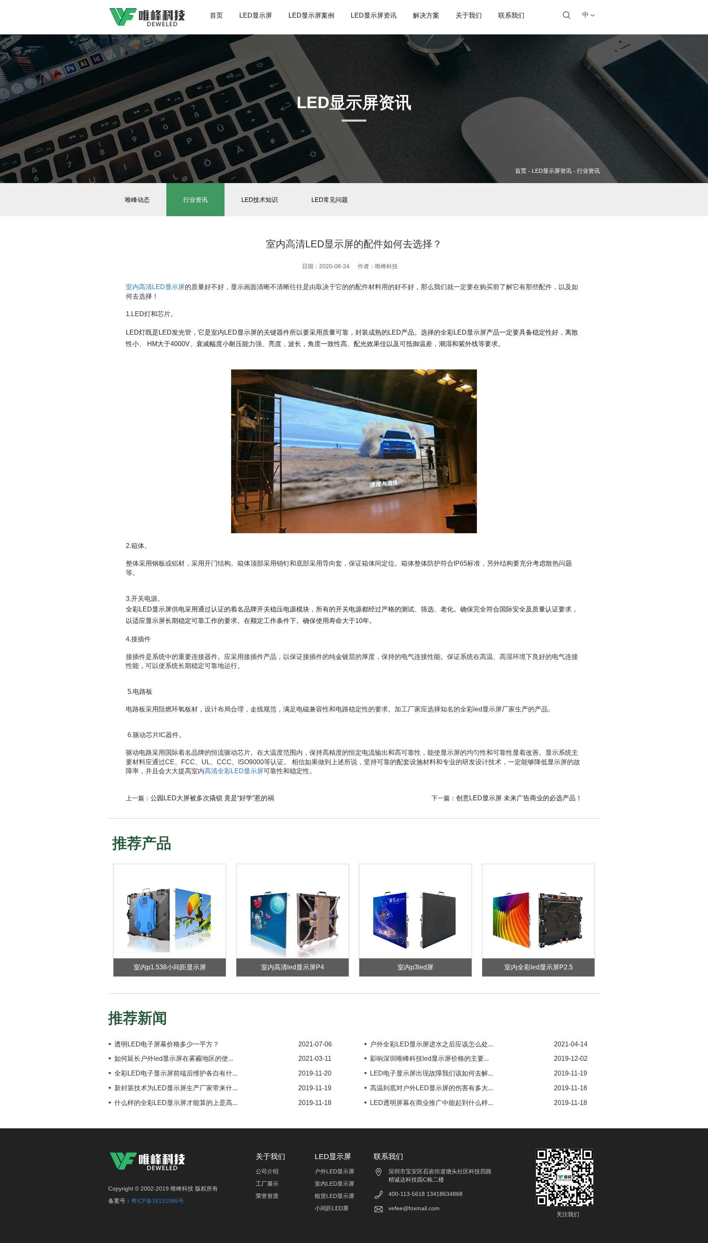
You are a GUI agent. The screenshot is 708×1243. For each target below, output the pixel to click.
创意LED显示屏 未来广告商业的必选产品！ (519, 798)
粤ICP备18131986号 (157, 1201)
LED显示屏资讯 (374, 15)
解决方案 (426, 15)
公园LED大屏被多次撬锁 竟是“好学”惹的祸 (212, 798)
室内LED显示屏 (334, 1183)
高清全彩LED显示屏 (233, 771)
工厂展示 (267, 1183)
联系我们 (511, 15)
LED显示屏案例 (311, 15)
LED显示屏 (255, 15)
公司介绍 (267, 1171)
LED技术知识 (259, 199)
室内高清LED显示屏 (155, 286)
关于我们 (469, 15)
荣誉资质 (267, 1196)
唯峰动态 (137, 199)
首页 (216, 15)
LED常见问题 (329, 199)
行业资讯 (588, 171)
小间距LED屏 (332, 1208)
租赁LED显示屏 (334, 1196)
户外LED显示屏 (334, 1171)
